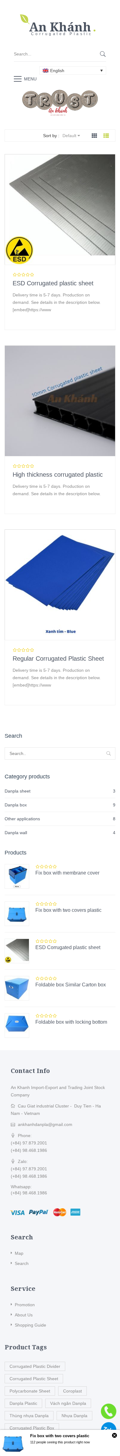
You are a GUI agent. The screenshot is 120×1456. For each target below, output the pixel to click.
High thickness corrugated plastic (58, 474)
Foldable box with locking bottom (71, 1022)
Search (22, 1263)
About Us (24, 1314)
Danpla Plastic (23, 1403)
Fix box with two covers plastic (68, 910)
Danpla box (16, 804)
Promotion (25, 1304)
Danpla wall (16, 832)
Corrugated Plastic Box (32, 1427)
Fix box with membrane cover (67, 872)
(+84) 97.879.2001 (29, 1142)
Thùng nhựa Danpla (29, 1415)
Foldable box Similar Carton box (70, 984)
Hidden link (60, 16)
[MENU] (18, 78)
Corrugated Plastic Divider (35, 1366)
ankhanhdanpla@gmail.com (45, 1124)
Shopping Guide (30, 1325)
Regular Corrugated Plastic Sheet (58, 658)
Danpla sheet (17, 791)
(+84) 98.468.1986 (29, 1150)
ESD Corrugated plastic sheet (53, 283)
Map (19, 1253)
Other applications (22, 818)
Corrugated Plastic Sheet (34, 1378)
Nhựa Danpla (74, 1415)
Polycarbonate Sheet (30, 1391)
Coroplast (72, 1391)
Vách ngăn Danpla (68, 1403)
